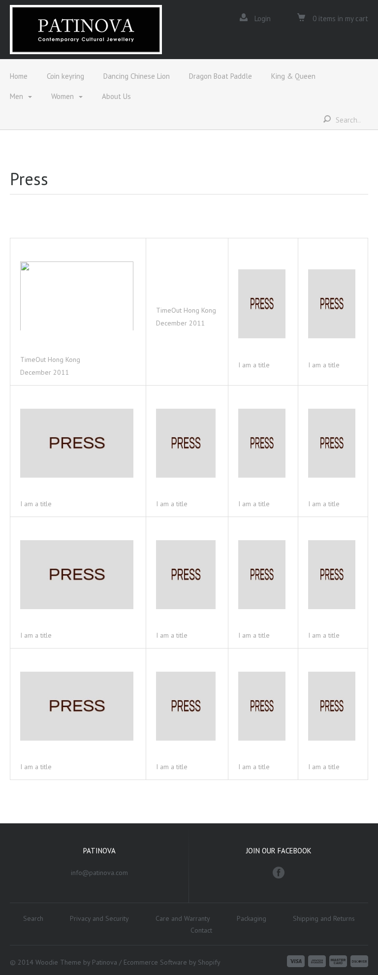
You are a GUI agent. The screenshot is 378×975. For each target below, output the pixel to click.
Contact (201, 930)
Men (16, 96)
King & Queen (293, 76)
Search (33, 918)
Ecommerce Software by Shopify (172, 962)
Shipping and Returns (324, 918)
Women (62, 96)
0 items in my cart (339, 18)
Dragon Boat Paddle (220, 76)
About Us (116, 96)
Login (262, 18)
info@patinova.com (99, 872)
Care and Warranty (183, 918)
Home (19, 76)
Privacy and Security (99, 918)
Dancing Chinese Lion (136, 76)
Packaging (251, 918)
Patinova (104, 962)
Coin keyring (65, 76)
